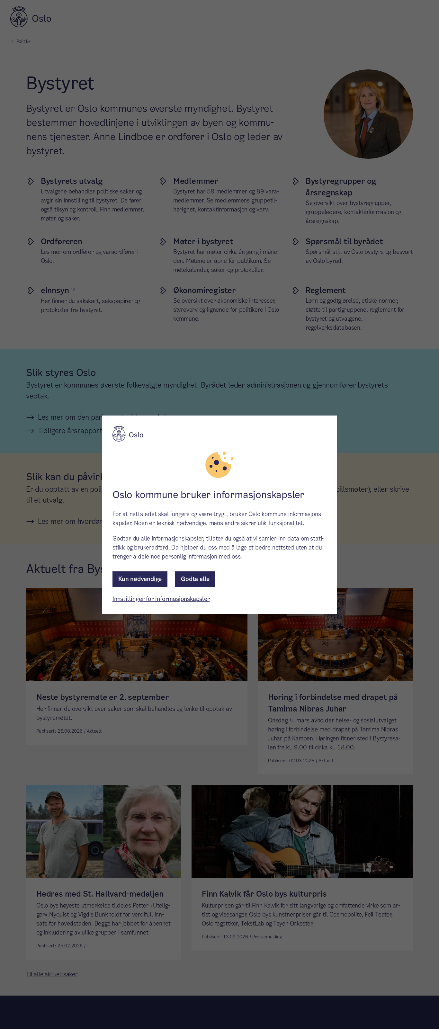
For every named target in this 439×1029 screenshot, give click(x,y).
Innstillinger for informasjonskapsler (161, 599)
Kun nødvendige (140, 579)
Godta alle (195, 579)
